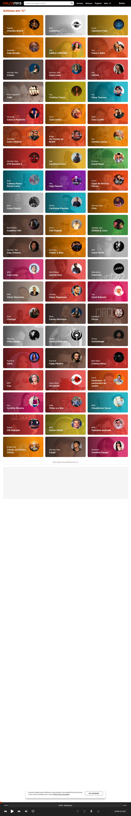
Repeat (84, 811)
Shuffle (77, 811)
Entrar (122, 3)
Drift (61, 805)
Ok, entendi (94, 793)
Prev (5, 811)
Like (33, 811)
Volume (26, 811)
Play (12, 811)
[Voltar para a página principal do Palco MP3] (13, 3)
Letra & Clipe (120, 811)
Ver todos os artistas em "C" (66, 462)
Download (91, 811)
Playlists (98, 3)
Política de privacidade (61, 794)
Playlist (98, 811)
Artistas (80, 3)
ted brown (68, 805)
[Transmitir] (105, 811)
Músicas (89, 3)
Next (19, 811)
